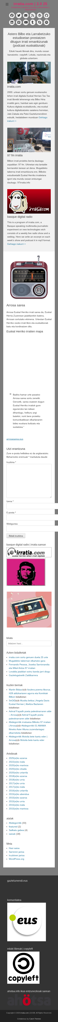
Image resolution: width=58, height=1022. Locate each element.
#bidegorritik (15, 823)
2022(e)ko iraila (17, 762)
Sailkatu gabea (16, 830)
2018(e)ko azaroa (18, 776)
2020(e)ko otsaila (18, 769)
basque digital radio (19, 216)
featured (13, 826)
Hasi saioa (14, 848)
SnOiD (12, 700)
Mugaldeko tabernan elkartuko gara (27, 661)
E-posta (11, 512)
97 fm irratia (15, 155)
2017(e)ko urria (17, 783)
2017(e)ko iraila (17, 787)
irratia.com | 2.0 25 (30, 4)
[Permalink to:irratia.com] (29, 72)
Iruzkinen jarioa (16, 855)
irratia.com (14, 86)
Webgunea (12, 523)
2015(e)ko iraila (17, 805)
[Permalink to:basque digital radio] (29, 201)
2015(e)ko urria (17, 801)
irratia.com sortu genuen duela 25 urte (28, 657)
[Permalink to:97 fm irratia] (29, 140)
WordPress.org (16, 859)
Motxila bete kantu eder (32, 740)
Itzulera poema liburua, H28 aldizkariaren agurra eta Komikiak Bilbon (30, 693)
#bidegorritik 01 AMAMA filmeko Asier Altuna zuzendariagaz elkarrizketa (27, 729)
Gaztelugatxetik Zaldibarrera (23, 675)
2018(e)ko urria (17, 779)
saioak (12, 834)
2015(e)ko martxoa (18, 808)
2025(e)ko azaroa (18, 758)
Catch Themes (35, 1019)
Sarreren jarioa (16, 852)
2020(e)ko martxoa (18, 765)
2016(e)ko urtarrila (18, 790)
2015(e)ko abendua (19, 794)
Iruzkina (11, 462)
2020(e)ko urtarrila (18, 772)
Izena (10, 501)
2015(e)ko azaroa (18, 797)
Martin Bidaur (16, 689)
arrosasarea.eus (14, 439)
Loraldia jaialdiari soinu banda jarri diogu (29, 671)
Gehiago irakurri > (16, 244)
